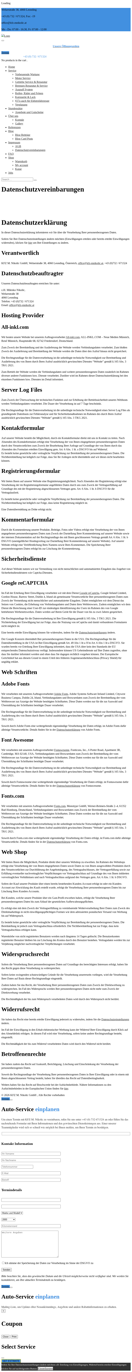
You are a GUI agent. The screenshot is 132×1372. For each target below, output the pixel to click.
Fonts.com (59, 806)
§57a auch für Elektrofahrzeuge (32, 100)
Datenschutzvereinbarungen (30, 150)
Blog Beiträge (22, 134)
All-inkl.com (73, 337)
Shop (11, 157)
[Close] (11, 1099)
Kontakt (19, 119)
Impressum (14, 142)
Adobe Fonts (61, 693)
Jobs (10, 172)
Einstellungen (45, 1368)
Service (12, 70)
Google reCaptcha (89, 593)
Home (11, 66)
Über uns (13, 116)
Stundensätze (15, 108)
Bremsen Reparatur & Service (31, 85)
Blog (11, 131)
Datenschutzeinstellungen (93, 632)
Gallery (19, 123)
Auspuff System (24, 89)
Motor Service (23, 78)
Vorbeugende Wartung (27, 74)
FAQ (11, 153)
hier (30, 242)
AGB (18, 146)
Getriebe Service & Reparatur (31, 81)
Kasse (18, 168)
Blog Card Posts (24, 138)
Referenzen (14, 127)
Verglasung (21, 104)
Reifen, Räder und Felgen (29, 93)
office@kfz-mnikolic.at (90, 263)
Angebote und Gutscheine (29, 112)
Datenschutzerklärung (68, 729)
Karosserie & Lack (25, 97)
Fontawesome (61, 750)
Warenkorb (21, 161)
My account (21, 165)
